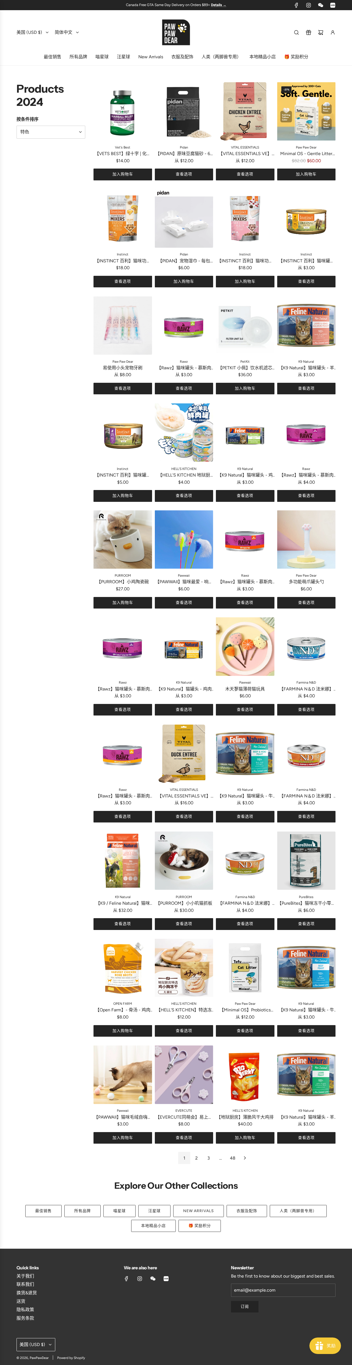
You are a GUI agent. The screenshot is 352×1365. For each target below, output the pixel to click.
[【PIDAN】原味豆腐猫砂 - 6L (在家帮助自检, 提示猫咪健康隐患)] (184, 111)
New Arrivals (198, 1211)
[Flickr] (321, 5)
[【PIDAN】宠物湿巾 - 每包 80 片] (184, 218)
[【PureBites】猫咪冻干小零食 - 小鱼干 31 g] (306, 861)
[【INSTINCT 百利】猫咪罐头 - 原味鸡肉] (306, 218)
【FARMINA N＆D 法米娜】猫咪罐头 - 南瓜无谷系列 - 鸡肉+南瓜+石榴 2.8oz (306, 796)
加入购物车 (122, 174)
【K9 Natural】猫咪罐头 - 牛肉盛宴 (306, 1011)
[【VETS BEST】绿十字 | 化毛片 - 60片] (123, 111)
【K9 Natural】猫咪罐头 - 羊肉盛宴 (306, 1117)
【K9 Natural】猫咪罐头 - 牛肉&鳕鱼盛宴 (245, 796)
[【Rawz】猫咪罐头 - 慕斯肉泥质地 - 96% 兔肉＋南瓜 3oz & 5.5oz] (123, 753)
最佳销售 (43, 1211)
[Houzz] (333, 5)
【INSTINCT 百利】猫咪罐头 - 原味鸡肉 (306, 261)
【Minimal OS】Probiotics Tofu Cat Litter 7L (245, 1011)
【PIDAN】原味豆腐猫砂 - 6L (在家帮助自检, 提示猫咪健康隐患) (183, 154)
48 (232, 1158)
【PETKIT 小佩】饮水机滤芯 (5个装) (245, 368)
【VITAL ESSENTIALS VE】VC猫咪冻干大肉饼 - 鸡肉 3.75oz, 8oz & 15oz (245, 154)
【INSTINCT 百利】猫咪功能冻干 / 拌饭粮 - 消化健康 (123, 261)
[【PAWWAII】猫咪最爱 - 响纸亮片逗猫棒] (184, 539)
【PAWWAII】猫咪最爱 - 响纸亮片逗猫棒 (184, 582)
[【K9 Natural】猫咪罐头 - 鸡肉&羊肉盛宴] (245, 432)
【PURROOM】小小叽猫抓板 (184, 903)
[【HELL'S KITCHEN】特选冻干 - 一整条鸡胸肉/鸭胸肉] (184, 968)
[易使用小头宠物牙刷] (123, 325)
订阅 (245, 1306)
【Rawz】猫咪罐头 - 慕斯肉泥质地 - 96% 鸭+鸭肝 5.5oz (306, 475)
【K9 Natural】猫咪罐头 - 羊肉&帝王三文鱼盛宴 (306, 368)
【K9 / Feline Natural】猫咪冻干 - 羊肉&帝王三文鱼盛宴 (122, 903)
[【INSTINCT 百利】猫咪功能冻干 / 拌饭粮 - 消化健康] (123, 218)
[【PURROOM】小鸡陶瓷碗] (123, 539)
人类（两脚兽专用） (298, 1211)
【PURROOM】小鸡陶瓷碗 (123, 582)
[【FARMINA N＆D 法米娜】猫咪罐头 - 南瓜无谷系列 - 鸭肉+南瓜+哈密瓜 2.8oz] (245, 861)
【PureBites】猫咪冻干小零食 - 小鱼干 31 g (306, 903)
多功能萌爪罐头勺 (306, 582)
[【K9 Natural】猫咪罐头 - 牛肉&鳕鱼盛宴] (245, 753)
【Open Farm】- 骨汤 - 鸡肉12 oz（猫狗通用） (122, 1011)
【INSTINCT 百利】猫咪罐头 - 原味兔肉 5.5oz (123, 475)
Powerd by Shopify (71, 1358)
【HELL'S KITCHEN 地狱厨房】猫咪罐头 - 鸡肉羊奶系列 (183, 475)
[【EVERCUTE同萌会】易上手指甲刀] (184, 1074)
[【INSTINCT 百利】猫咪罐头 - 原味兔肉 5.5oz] (123, 432)
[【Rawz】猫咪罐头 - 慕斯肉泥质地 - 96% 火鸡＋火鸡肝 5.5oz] (123, 646)
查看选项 (184, 174)
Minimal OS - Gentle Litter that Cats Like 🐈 (306, 154)
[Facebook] (296, 5)
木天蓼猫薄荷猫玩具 (245, 689)
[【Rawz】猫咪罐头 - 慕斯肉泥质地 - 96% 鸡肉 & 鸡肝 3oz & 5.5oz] (184, 325)
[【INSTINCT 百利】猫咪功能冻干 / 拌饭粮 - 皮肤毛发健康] (245, 218)
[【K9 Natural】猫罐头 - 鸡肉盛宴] (184, 646)
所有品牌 (82, 1211)
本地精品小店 (153, 1225)
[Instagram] (308, 5)
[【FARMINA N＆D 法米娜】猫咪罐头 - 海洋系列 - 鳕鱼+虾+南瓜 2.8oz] (306, 646)
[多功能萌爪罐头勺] (306, 539)
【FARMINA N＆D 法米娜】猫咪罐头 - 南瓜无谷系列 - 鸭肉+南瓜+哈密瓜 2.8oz (245, 903)
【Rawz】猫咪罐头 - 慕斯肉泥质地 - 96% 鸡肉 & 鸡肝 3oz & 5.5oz (184, 368)
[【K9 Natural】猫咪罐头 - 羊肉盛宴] (306, 1074)
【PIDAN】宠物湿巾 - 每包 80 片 (184, 261)
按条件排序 (27, 119)
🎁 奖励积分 (199, 1225)
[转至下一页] (245, 1158)
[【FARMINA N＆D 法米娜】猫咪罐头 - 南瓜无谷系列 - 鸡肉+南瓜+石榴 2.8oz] (306, 753)
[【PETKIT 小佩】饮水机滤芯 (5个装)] (245, 325)
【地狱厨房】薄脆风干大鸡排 (245, 1117)
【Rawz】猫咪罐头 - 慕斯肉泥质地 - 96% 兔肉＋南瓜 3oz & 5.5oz (122, 796)
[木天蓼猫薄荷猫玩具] (245, 646)
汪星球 (154, 1211)
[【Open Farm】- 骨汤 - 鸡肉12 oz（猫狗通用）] (123, 968)
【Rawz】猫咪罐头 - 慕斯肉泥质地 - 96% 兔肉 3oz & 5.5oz (245, 582)
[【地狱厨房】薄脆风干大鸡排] (245, 1074)
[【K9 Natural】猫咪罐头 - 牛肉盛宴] (306, 968)
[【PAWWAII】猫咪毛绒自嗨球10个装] (123, 1074)
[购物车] (321, 32)
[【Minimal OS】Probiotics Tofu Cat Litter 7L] (245, 968)
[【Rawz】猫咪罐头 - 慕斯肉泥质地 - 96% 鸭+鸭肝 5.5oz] (306, 432)
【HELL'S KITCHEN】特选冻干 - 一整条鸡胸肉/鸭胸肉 (184, 1011)
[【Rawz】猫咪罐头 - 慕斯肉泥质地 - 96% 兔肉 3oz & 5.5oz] (245, 539)
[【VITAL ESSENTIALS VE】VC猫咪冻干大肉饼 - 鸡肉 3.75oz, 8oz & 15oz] (245, 111)
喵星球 (119, 1211)
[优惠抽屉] (308, 32)
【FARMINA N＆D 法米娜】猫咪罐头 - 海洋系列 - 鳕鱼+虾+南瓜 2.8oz (306, 689)
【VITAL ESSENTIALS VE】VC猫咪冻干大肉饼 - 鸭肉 (184, 796)
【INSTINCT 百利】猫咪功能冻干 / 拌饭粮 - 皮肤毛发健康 (245, 261)
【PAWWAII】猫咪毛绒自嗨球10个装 (123, 1117)
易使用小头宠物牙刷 (122, 367)
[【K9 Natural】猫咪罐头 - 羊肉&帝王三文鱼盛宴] (306, 325)
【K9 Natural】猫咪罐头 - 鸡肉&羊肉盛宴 (245, 475)
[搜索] (296, 32)
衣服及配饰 (247, 1211)
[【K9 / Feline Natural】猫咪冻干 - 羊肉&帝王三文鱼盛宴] (123, 861)
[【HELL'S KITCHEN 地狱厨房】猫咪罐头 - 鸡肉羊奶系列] (184, 432)
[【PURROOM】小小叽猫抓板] (184, 861)
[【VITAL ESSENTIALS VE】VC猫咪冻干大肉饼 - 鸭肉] (184, 753)
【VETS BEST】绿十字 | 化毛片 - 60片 (123, 154)
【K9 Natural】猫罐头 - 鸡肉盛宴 (184, 689)
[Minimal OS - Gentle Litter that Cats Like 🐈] (306, 111)
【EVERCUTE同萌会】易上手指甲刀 (184, 1117)
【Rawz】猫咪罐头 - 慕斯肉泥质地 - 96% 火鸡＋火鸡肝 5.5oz (122, 689)
